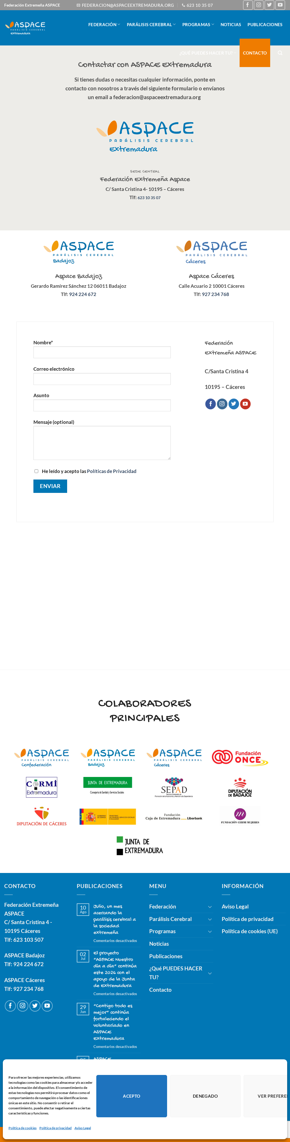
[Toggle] (209, 907)
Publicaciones (265, 24)
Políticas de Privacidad (112, 471)
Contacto (255, 52)
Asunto (41, 395)
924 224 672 (28, 964)
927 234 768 (28, 988)
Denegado (205, 1096)
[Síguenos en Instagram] (259, 5)
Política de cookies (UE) (250, 931)
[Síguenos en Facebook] (248, 5)
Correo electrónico (53, 369)
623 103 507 (28, 939)
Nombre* (43, 342)
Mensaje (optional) (53, 422)
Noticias (231, 24)
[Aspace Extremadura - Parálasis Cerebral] (25, 28)
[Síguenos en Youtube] (280, 5)
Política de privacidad (55, 1128)
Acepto (131, 1096)
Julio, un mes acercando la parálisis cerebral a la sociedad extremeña (114, 919)
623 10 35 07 (149, 197)
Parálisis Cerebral (149, 24)
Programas (196, 24)
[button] (280, 53)
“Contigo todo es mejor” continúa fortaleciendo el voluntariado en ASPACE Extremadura (112, 1022)
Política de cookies (22, 1128)
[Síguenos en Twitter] (269, 5)
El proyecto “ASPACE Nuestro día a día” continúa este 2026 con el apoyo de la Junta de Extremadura (115, 969)
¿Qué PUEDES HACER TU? (206, 52)
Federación (102, 24)
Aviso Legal (82, 1128)
